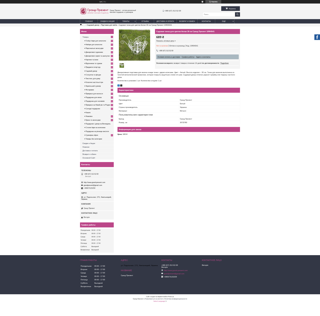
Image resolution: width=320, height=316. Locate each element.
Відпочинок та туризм (94, 63)
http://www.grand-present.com (94, 182)
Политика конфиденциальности (175, 299)
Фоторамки (90, 90)
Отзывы (145, 21)
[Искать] (237, 14)
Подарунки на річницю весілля (97, 131)
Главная (89, 21)
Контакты (206, 21)
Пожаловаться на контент (154, 299)
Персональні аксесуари (94, 48)
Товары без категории (94, 139)
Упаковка (89, 116)
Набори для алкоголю (94, 44)
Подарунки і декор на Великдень (98, 124)
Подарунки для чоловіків (95, 101)
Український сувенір (93, 86)
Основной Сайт (88, 158)
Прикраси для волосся (94, 94)
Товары (125, 21)
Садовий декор (93, 25)
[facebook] (119, 86)
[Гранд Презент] (94, 14)
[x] (121, 86)
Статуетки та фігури (93, 75)
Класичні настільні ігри (94, 82)
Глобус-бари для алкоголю (96, 41)
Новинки (85, 147)
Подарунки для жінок (94, 97)
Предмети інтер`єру (93, 67)
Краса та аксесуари (93, 120)
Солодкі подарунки (93, 109)
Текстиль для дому (93, 78)
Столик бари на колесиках (96, 127)
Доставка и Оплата (165, 21)
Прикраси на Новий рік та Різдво (98, 105)
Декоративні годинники (94, 52)
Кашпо (88, 112)
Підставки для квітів (109, 25)
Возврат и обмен (187, 21)
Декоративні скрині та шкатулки (98, 56)
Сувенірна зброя (92, 135)
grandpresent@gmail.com (93, 185)
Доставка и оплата (90, 151)
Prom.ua (171, 297)
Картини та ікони (92, 60)
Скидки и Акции (107, 21)
